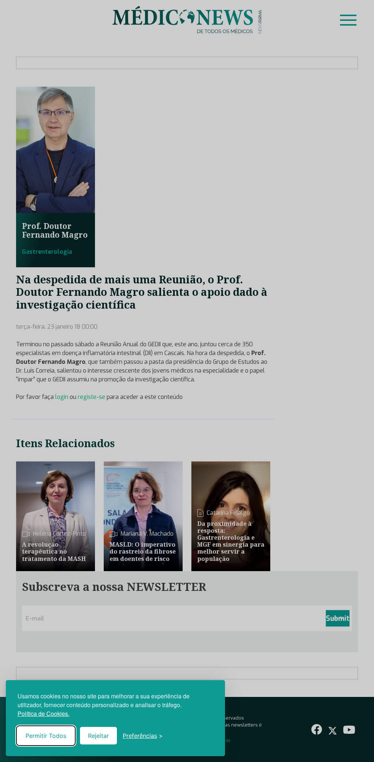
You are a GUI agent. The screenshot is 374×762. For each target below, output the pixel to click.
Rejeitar (98, 735)
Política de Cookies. (43, 713)
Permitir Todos (46, 735)
